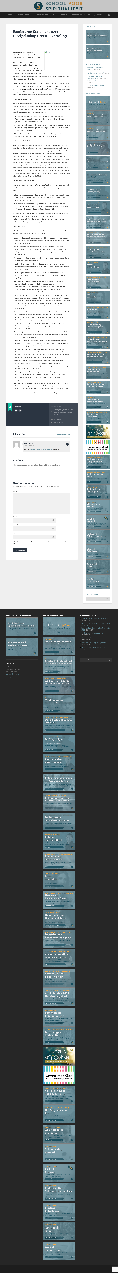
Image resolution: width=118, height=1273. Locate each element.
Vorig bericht (57, 419)
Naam (15, 516)
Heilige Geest (57, 411)
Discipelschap (57, 409)
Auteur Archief (16, 410)
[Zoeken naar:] (98, 599)
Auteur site (20, 410)
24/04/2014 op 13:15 (30, 445)
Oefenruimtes (76, 15)
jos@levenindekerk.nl (12, 674)
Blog (55, 15)
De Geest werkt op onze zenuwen (96, 81)
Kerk (67, 411)
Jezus (63, 411)
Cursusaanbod (23, 15)
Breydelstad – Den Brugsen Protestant (41, 449)
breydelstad (28, 443)
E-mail (15, 525)
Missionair (63, 412)
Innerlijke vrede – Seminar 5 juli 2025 (93, 647)
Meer (89, 15)
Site (14, 533)
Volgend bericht (58, 422)
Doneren (100, 15)
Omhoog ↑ (108, 1269)
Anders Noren (99, 1269)
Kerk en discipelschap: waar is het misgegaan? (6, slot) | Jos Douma (37, 465)
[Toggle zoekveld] (109, 15)
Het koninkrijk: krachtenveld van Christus (94, 618)
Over (10, 15)
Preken (64, 15)
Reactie (15, 491)
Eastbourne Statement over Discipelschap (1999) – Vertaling (40, 33)
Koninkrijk (56, 412)
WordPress (29, 1269)
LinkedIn (8, 678)
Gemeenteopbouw (67, 409)
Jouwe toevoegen (63, 435)
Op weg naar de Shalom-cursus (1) (96, 85)
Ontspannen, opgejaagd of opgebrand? (93, 643)
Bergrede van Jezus (41, 15)
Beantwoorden (67, 444)
